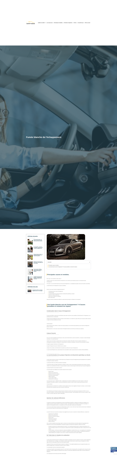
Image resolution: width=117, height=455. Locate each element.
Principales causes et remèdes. (54, 265)
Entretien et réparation (68, 22)
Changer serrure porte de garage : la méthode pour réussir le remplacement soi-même (38, 277)
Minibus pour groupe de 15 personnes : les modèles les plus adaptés (38, 262)
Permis (75, 22)
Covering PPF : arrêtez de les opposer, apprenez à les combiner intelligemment (38, 248)
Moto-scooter (87, 22)
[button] (89, 262)
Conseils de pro (81, 22)
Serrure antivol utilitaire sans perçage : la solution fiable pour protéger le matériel (38, 270)
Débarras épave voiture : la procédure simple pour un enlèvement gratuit (38, 255)
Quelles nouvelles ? (41, 22)
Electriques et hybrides (58, 22)
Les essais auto (50, 22)
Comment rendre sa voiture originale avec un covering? (37, 290)
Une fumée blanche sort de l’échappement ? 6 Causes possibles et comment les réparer (63, 266)
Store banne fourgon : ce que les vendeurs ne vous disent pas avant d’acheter (38, 240)
